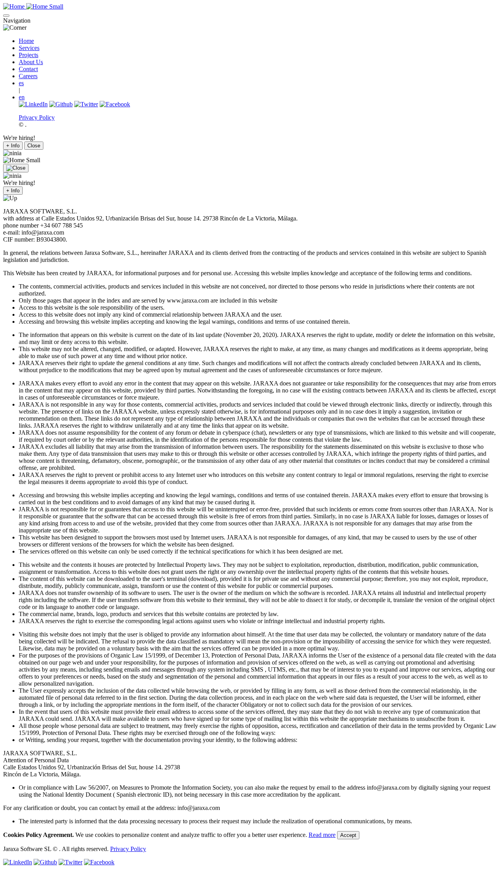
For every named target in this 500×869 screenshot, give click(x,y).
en (22, 97)
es (21, 83)
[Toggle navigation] (6, 15)
